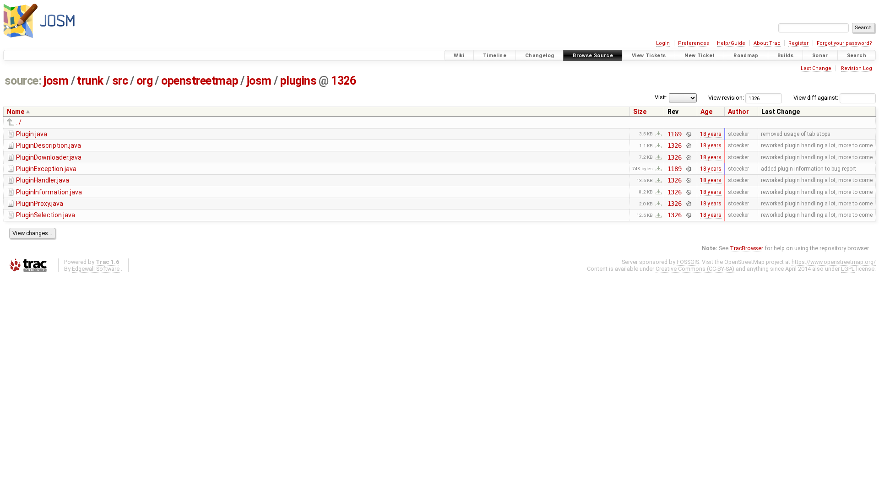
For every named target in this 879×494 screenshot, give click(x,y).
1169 (674, 134)
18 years (711, 134)
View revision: (726, 97)
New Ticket (699, 56)
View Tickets (649, 56)
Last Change (816, 68)
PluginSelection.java (45, 215)
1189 (674, 168)
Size (639, 111)
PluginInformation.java (49, 192)
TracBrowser (746, 248)
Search (856, 56)
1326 (343, 80)
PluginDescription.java (48, 145)
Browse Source (593, 56)
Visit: (661, 97)
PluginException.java (46, 168)
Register (798, 43)
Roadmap (746, 56)
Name (15, 111)
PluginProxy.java (39, 203)
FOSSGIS (688, 261)
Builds (785, 56)
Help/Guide (731, 43)
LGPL (848, 268)
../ (19, 122)
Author (738, 111)
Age (706, 111)
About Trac (767, 43)
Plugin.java (31, 134)
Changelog (539, 56)
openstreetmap (199, 80)
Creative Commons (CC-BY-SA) (695, 268)
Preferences (693, 43)
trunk (90, 80)
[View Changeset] (688, 134)
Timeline (494, 56)
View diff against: (816, 97)
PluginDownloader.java (48, 157)
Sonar (820, 56)
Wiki (459, 56)
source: (23, 80)
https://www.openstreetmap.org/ (834, 261)
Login (663, 43)
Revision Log (856, 68)
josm (55, 80)
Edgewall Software (95, 268)
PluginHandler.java (42, 180)
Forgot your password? (844, 43)
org (144, 80)
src (120, 80)
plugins (298, 80)
